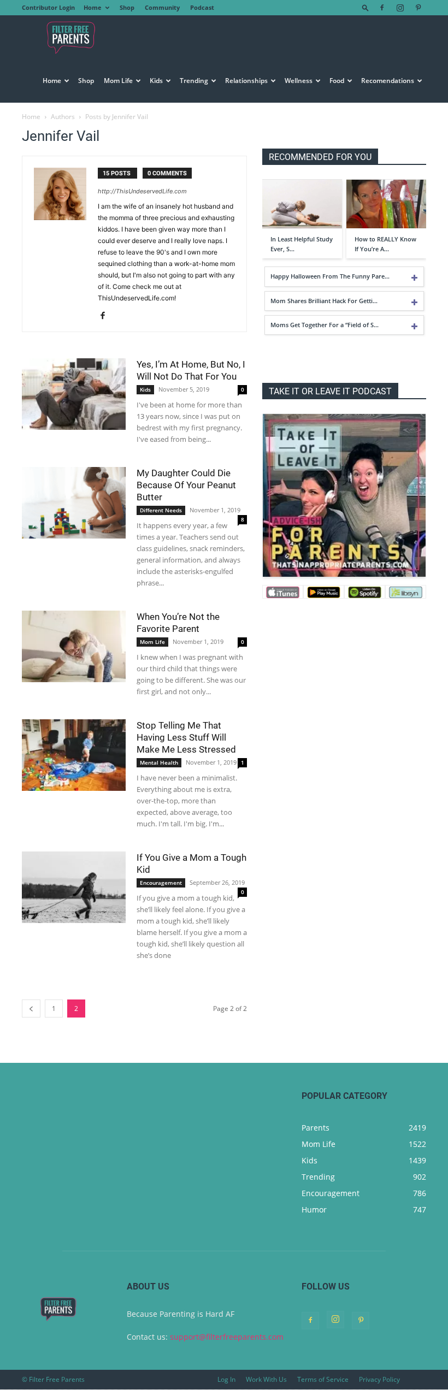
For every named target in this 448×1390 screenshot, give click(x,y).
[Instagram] (400, 7)
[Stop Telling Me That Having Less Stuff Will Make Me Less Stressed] (74, 755)
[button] (365, 7)
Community (162, 7)
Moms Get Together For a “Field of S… (324, 325)
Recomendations (387, 80)
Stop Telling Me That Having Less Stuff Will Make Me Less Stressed (186, 737)
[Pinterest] (418, 7)
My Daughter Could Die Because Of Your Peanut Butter (186, 485)
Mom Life (118, 80)
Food (336, 80)
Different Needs (161, 510)
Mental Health (159, 762)
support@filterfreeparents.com (227, 1337)
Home (93, 7)
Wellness (299, 80)
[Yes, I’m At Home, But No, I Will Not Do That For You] (74, 394)
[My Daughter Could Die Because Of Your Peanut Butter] (74, 503)
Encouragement (161, 882)
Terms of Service (323, 1379)
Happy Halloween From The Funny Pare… (330, 276)
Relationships (246, 80)
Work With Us (266, 1379)
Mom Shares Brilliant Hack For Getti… (324, 301)
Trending (194, 80)
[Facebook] (382, 7)
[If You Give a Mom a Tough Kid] (74, 887)
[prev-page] (31, 1008)
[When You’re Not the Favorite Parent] (74, 646)
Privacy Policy (379, 1379)
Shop (127, 7)
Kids (156, 80)
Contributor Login (48, 7)
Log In (226, 1379)
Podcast (202, 7)
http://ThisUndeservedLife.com (142, 191)
